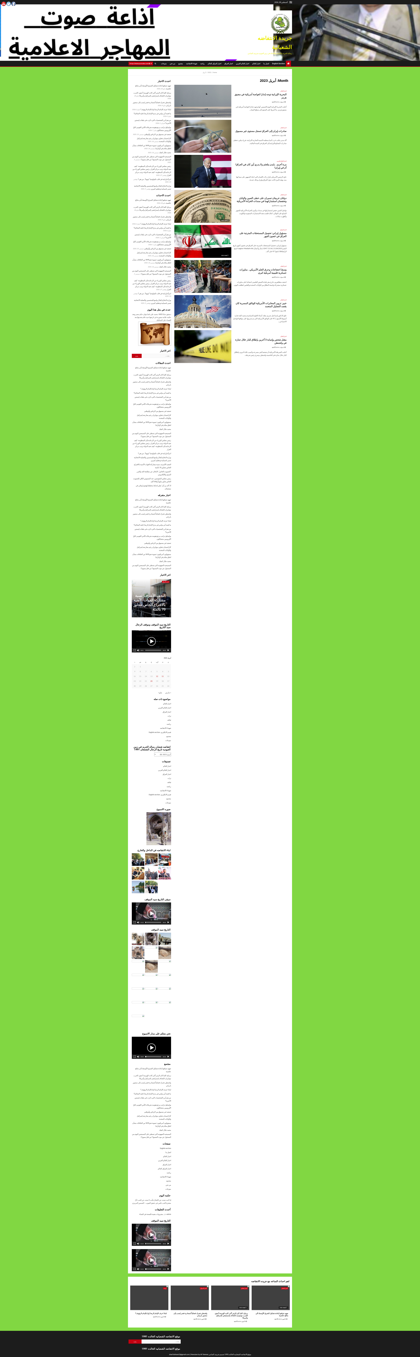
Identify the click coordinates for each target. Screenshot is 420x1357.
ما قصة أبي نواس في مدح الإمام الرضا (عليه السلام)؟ (152, 113)
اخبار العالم (256, 64)
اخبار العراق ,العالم (214, 64)
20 (151, 681)
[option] (151, 599)
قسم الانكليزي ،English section (160, 732)
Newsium (194, 1354)
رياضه (202, 64)
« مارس (168, 692)
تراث (169, 716)
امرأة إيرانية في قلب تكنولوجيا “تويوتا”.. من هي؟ (154, 179)
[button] (151, 641)
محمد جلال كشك (165, 152)
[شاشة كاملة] (135, 650)
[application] (151, 641)
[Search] (155, 63)
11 (163, 676)
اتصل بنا (266, 64)
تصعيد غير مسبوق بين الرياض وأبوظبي (157, 134)
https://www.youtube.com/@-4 (141, 63)
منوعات (164, 64)
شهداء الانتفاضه (191, 64)
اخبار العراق (228, 64)
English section (278, 64)
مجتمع (180, 64)
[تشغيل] (168, 650)
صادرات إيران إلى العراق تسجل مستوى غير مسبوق (261, 131)
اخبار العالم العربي (242, 64)
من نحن (172, 64)
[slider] (153, 650)
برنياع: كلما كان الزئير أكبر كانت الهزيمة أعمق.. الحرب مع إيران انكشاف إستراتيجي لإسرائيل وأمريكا (231, 1315)
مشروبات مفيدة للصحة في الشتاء (151, 1214)
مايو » (160, 692)
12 (157, 676)
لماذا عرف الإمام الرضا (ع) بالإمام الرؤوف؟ (155, 109)
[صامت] (138, 650)
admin (277, 102)
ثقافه (169, 720)
